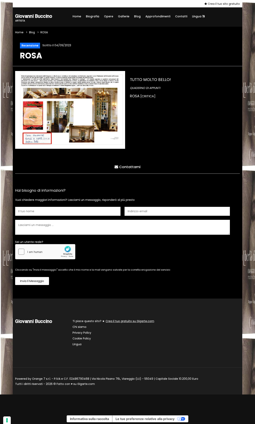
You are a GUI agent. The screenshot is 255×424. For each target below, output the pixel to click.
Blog (137, 16)
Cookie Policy (82, 338)
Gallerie (123, 16)
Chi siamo (79, 327)
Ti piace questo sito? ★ (113, 321)
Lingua (197, 16)
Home (77, 16)
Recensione (30, 45)
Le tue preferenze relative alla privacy (145, 419)
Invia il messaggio (32, 281)
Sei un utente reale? (29, 242)
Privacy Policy (82, 333)
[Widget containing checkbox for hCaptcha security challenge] (45, 251)
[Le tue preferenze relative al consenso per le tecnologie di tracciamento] (7, 420)
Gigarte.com (86, 384)
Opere (108, 16)
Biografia (92, 16)
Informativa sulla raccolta (89, 419)
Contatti (181, 16)
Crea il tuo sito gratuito (223, 4)
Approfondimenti (157, 16)
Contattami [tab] (129, 166)
